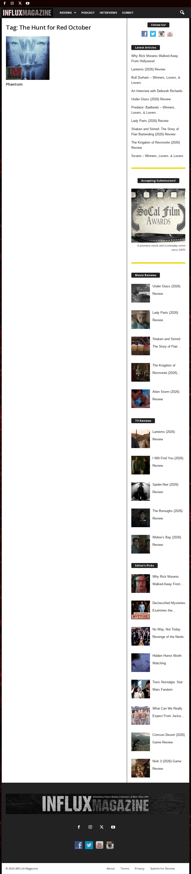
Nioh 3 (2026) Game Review (166, 765)
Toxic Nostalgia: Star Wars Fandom (167, 685)
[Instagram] (12, 3)
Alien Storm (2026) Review (165, 395)
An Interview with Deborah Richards (157, 91)
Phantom (14, 84)
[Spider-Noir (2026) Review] (140, 491)
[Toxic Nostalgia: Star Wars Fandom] (140, 689)
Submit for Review (162, 868)
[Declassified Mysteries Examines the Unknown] (140, 610)
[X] (20, 3)
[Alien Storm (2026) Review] (140, 398)
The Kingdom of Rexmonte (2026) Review (155, 145)
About (111, 868)
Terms (124, 868)
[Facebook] (4, 3)
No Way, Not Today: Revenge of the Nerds (168, 633)
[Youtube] (28, 3)
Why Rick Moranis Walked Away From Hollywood (154, 58)
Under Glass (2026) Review (151, 99)
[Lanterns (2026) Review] (140, 438)
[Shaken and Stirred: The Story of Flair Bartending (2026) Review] (140, 346)
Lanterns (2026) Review (148, 69)
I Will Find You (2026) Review (167, 461)
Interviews (108, 12)
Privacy (139, 868)
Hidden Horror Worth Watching (167, 659)
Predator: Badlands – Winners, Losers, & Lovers (153, 109)
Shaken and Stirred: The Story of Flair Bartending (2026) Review (155, 131)
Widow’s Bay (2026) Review (166, 541)
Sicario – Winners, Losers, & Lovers (157, 156)
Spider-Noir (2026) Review (165, 488)
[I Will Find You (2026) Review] (140, 465)
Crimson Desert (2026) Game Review (168, 738)
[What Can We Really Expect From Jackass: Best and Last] (140, 715)
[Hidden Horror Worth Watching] (140, 662)
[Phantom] (33, 58)
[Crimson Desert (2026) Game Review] (140, 741)
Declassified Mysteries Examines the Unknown (168, 607)
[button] (182, 12)
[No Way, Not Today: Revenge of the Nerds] (140, 636)
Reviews (66, 12)
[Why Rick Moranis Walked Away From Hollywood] (140, 583)
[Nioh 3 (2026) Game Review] (140, 768)
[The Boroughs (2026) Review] (140, 518)
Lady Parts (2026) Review (149, 121)
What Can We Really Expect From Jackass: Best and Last (168, 713)
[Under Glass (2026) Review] (140, 293)
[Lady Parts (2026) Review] (140, 319)
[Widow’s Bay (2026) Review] (140, 544)
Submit (128, 12)
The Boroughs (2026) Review (167, 514)
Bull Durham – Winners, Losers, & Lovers (155, 80)
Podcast (88, 12)
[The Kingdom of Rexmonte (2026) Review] (140, 372)
